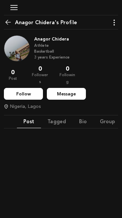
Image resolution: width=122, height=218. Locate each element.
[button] (14, 7)
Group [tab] (107, 122)
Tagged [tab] (56, 122)
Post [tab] (28, 122)
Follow (23, 94)
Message (66, 94)
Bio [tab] (83, 122)
